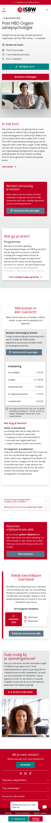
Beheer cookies (40, 813)
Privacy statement (22, 813)
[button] (44, 807)
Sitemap (8, 813)
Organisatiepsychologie (12, 18)
